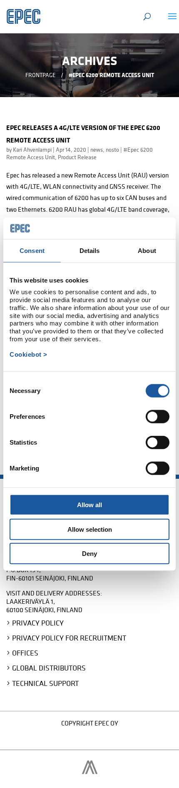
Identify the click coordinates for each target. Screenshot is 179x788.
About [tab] (147, 250)
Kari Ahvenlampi (32, 149)
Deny (89, 553)
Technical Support (45, 683)
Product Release (77, 157)
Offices (25, 653)
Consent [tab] (32, 250)
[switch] (157, 416)
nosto (112, 149)
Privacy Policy (38, 623)
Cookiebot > (28, 354)
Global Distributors (49, 668)
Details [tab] (90, 250)
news (96, 149)
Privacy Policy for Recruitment (69, 638)
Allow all (89, 504)
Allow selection (89, 529)
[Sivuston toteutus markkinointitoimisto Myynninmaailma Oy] (89, 772)
